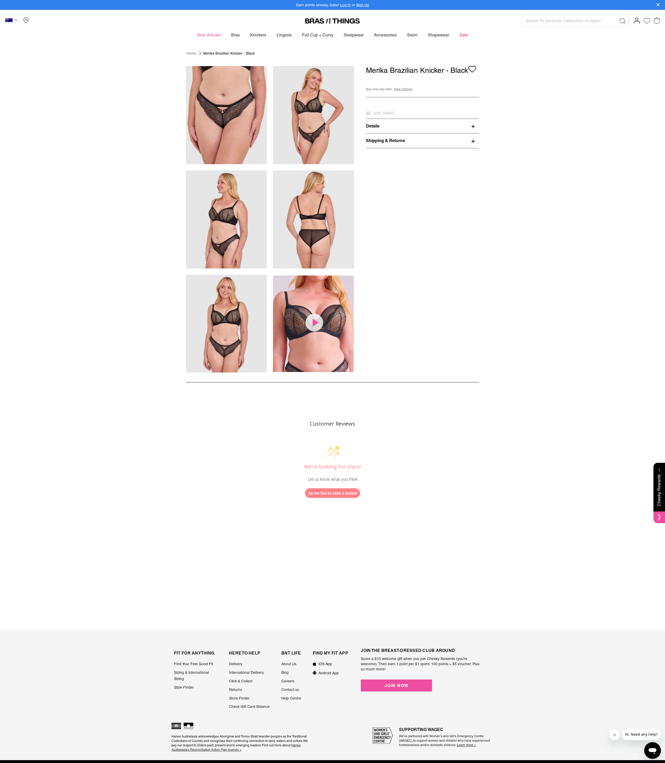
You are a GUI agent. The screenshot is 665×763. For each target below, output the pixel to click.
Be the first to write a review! (332, 493)
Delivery (235, 664)
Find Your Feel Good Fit (193, 664)
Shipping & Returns (385, 140)
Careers (288, 681)
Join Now (396, 685)
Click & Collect (240, 681)
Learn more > (466, 745)
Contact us (290, 690)
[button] (12, 21)
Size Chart (384, 113)
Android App (328, 673)
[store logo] (332, 21)
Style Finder (184, 687)
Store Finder (239, 698)
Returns (235, 690)
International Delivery (246, 672)
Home (191, 53)
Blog (285, 672)
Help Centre (291, 698)
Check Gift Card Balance (249, 706)
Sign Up (362, 5)
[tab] (422, 126)
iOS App (325, 664)
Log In (345, 5)
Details (373, 126)
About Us (288, 664)
